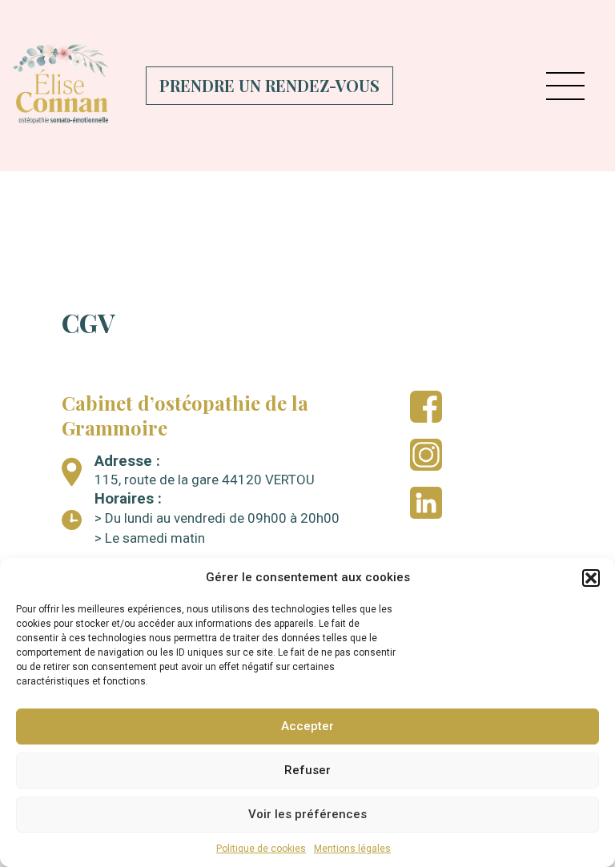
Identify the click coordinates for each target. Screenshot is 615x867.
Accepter (307, 726)
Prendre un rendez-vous (269, 85)
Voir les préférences (307, 814)
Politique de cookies (261, 848)
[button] (591, 578)
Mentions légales (352, 848)
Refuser (307, 770)
